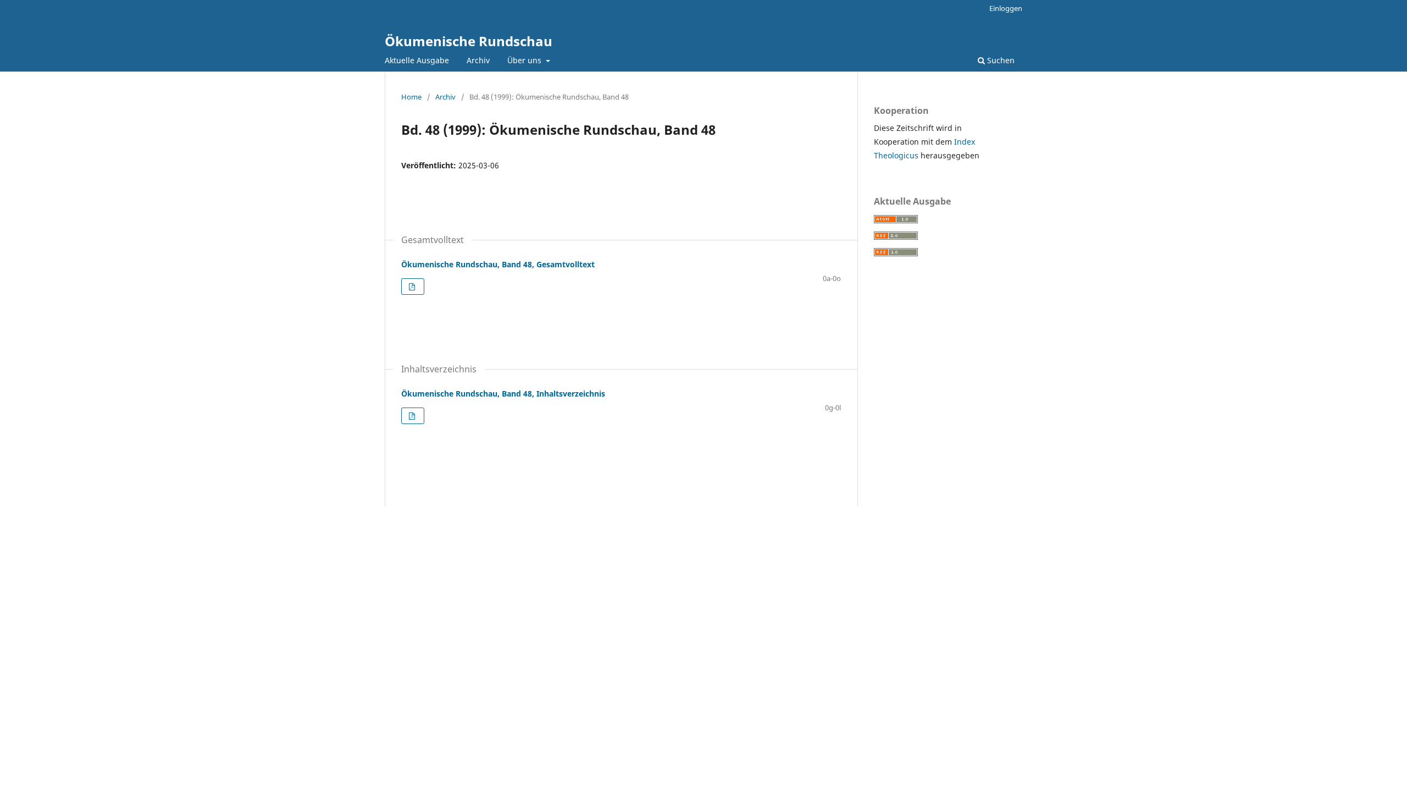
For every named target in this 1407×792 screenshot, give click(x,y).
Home (411, 97)
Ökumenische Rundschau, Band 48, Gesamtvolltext (498, 264)
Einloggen (1005, 8)
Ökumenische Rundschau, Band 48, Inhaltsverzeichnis (503, 393)
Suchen (1000, 60)
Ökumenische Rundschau (468, 41)
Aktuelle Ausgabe (417, 60)
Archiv (478, 60)
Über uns (525, 60)
